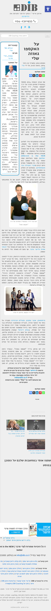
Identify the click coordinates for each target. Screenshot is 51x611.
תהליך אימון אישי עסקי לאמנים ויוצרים (28, 574)
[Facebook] (30, 75)
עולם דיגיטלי (23, 330)
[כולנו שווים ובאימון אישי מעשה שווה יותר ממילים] (36, 425)
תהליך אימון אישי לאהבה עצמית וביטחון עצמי (23, 571)
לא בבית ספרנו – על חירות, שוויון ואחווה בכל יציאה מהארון (16, 433)
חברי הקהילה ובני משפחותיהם (33, 166)
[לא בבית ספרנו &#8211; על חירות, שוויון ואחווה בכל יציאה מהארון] (16, 425)
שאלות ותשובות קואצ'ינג (28, 564)
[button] (48, 9)
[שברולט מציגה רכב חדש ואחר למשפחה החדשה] (36, 444)
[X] (33, 75)
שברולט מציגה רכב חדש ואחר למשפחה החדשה (37, 451)
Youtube (29, 27)
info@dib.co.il (20, 377)
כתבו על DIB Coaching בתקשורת (17, 583)
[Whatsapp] (43, 75)
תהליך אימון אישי (29, 568)
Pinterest (25, 27)
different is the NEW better (33, 157)
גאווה (10, 55)
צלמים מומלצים (15, 607)
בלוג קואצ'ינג (9, 537)
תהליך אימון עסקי (15, 568)
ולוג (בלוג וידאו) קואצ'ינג (12, 561)
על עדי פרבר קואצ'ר (23, 581)
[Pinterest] (40, 75)
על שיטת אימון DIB (8, 581)
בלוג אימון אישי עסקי (30, 561)
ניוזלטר (33, 370)
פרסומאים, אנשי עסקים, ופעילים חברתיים (28, 320)
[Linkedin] (37, 75)
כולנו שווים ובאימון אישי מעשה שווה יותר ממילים (37, 432)
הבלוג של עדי (8, 49)
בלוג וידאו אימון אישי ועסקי (18, 540)
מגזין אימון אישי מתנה (10, 564)
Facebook (21, 27)
